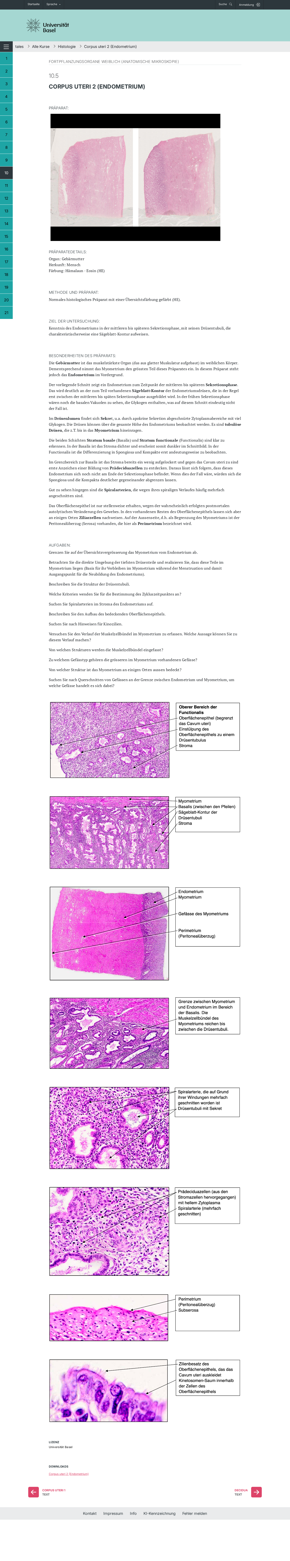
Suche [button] (223, 4)
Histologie (67, 46)
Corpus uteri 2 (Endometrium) (110, 46)
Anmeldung (246, 4)
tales (19, 46)
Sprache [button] (51, 4)
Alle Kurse (40, 46)
